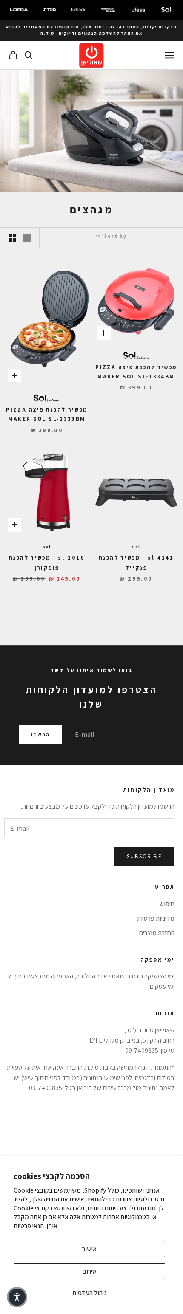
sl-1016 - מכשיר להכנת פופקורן (47, 562)
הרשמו (40, 734)
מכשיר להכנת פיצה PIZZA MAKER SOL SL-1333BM (46, 414)
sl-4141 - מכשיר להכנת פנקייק (136, 562)
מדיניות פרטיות (155, 918)
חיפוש (166, 903)
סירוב (89, 1271)
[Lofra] (19, 9)
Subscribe (144, 856)
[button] (17, 1297)
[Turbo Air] (78, 9)
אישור (89, 1248)
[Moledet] (50, 9)
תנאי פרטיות (29, 1225)
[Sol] (166, 9)
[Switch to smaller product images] (12, 238)
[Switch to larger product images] (27, 238)
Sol (136, 547)
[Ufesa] (138, 9)
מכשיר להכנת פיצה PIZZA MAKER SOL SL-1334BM (136, 372)
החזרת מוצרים (156, 932)
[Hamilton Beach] (108, 9)
